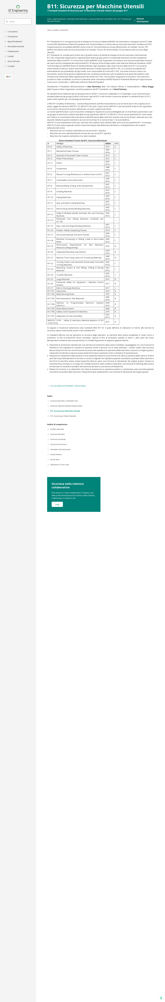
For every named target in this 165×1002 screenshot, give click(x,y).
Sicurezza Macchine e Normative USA (102, 19)
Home (49, 19)
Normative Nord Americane (77, 19)
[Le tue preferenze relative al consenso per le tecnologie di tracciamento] (161, 998)
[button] (18, 31)
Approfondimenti (59, 19)
